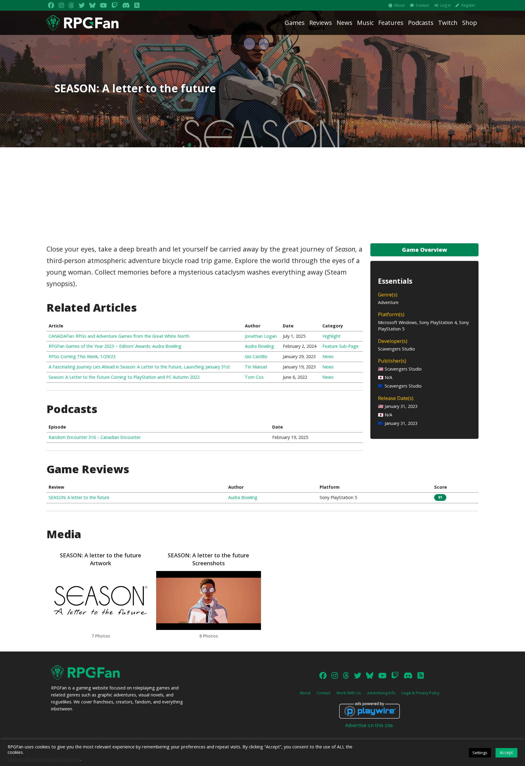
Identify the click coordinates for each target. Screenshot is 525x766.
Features (390, 23)
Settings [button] (479, 752)
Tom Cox (254, 377)
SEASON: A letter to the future (79, 497)
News (344, 23)
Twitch (448, 23)
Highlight (331, 336)
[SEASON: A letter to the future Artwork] (100, 600)
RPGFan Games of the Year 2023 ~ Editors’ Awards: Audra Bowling (115, 346)
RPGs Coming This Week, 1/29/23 (82, 356)
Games (295, 23)
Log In (446, 5)
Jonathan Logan (261, 336)
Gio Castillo (256, 356)
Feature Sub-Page (340, 346)
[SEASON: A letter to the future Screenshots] (208, 600)
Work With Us (348, 693)
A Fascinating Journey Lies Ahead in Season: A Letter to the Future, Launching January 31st (139, 367)
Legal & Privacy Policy (420, 693)
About (399, 5)
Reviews (320, 23)
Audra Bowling (259, 346)
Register (468, 5)
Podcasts (421, 23)
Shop (469, 23)
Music (365, 23)
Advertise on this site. (369, 725)
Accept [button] (506, 752)
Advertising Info (381, 693)
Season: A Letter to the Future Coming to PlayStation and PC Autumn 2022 (124, 377)
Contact (422, 5)
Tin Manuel (256, 367)
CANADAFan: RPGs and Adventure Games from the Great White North (119, 336)
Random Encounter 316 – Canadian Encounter (95, 437)
